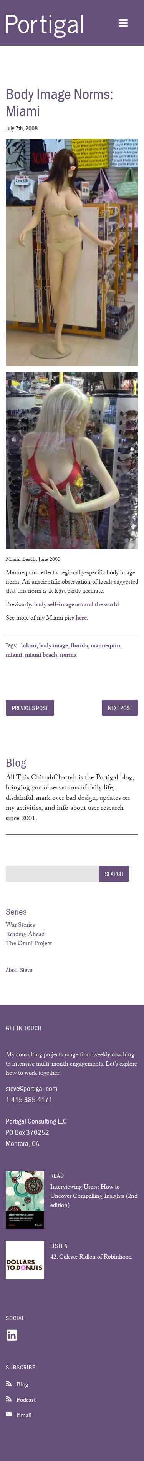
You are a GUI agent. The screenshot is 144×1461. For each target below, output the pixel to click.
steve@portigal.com (31, 1088)
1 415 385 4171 (29, 1099)
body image (53, 646)
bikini (28, 646)
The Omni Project (29, 944)
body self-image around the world (76, 605)
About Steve (19, 970)
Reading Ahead (25, 935)
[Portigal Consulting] (44, 36)
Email (23, 1416)
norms (68, 655)
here (81, 619)
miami (14, 655)
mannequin (105, 646)
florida (79, 646)
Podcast (25, 1401)
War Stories (20, 926)
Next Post (120, 708)
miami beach (41, 655)
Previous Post (30, 708)
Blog (21, 1385)
